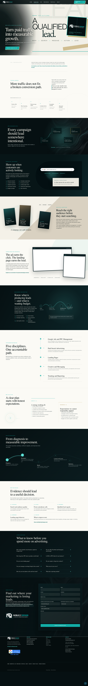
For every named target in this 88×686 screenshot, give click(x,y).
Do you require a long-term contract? (54, 561)
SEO (15, 663)
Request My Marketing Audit (60, 625)
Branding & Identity (30, 644)
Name (42, 587)
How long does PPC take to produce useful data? (27, 556)
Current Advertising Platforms (47, 601)
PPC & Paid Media (30, 642)
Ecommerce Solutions (31, 640)
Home (11, 62)
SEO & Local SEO (30, 641)
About (27, 663)
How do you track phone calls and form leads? (27, 571)
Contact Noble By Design (70, 649)
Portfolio (23, 663)
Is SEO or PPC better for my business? (55, 556)
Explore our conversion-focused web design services (17, 272)
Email (62, 587)
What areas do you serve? (52, 566)
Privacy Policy (68, 650)
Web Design (18, 663)
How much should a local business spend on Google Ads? (26, 550)
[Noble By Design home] (9, 2)
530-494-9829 (68, 638)
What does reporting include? (52, 571)
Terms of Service (68, 651)
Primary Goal (43, 606)
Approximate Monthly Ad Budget (67, 601)
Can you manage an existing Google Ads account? (27, 566)
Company (62, 592)
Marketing (12, 663)
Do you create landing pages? (23, 561)
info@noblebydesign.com (70, 640)
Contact (30, 663)
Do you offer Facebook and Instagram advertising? (54, 550)
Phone (42, 592)
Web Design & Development (32, 638)
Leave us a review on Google (14, 652)
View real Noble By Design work (40, 522)
